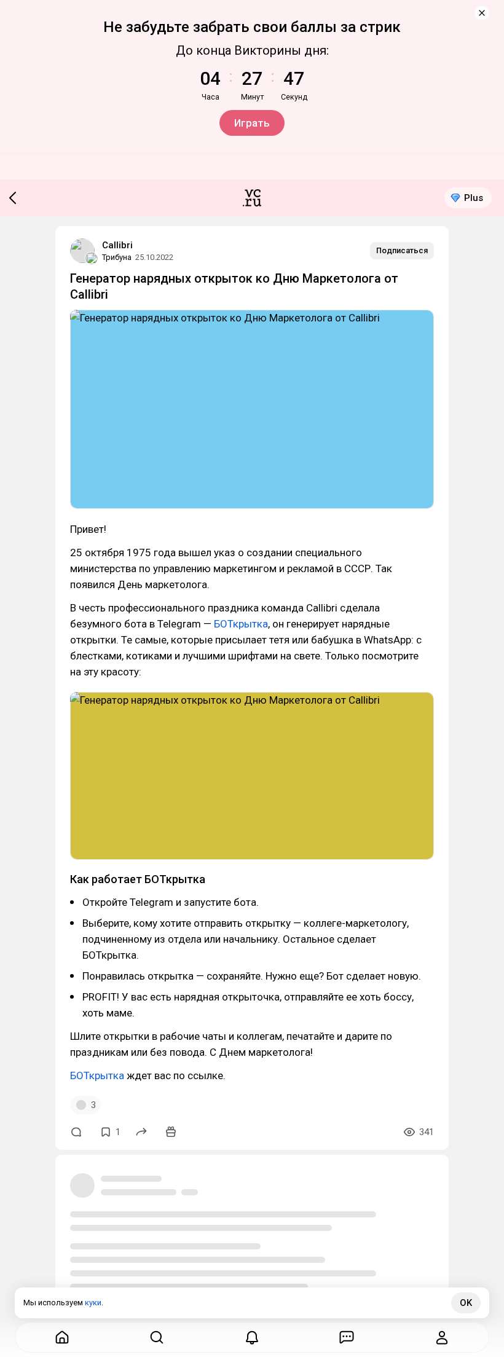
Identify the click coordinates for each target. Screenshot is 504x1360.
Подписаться (402, 250)
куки (93, 1302)
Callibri (117, 245)
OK (466, 1302)
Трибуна (117, 257)
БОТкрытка (241, 624)
